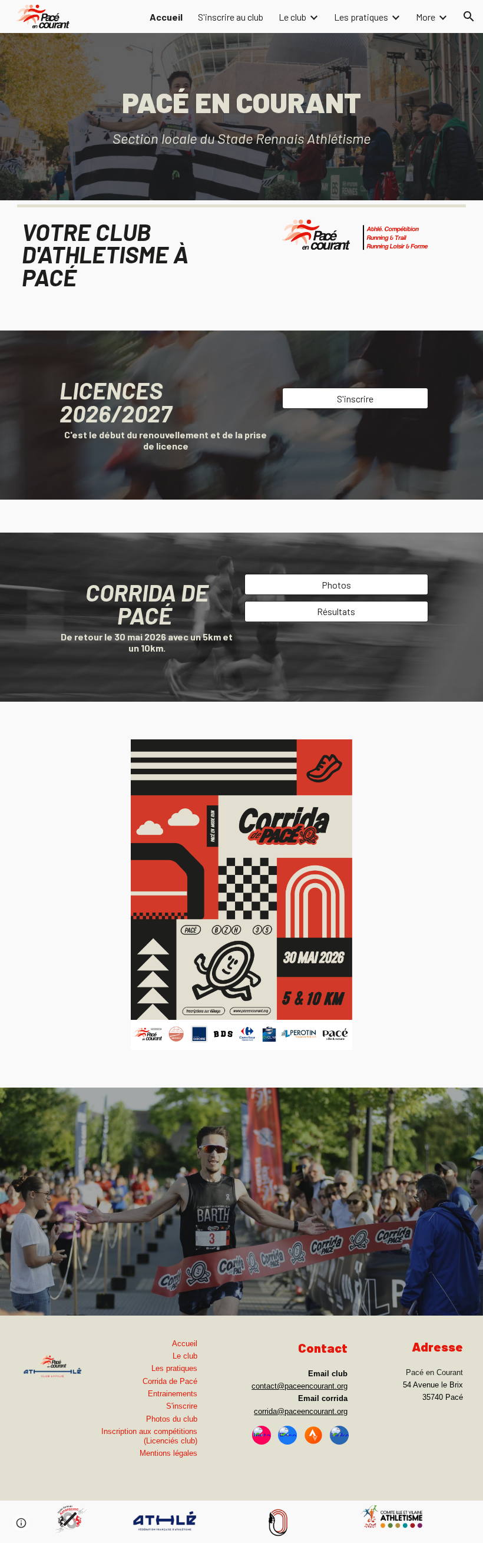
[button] (469, 16)
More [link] (425, 16)
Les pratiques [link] (361, 16)
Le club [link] (292, 16)
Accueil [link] (166, 16)
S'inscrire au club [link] (230, 16)
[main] (241, 116)
